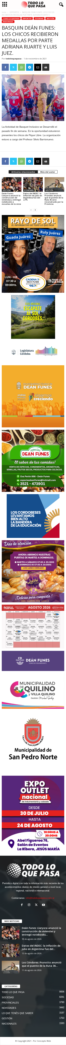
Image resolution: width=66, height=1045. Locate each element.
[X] (13, 67)
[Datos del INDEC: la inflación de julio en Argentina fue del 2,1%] (33, 184)
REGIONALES (8, 21)
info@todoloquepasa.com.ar (40, 898)
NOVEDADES (9, 1008)
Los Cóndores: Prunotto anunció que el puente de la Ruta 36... (41, 964)
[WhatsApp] (21, 67)
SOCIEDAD (39, 18)
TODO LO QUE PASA (11, 18)
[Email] (37, 67)
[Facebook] (5, 67)
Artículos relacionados (23, 172)
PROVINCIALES (10, 1002)
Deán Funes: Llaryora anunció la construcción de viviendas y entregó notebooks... (41, 931)
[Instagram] (29, 905)
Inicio (4, 12)
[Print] (45, 67)
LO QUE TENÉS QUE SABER (17, 1013)
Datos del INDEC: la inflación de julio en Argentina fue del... (41, 947)
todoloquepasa (13, 58)
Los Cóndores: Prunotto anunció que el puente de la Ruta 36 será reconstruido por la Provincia (54, 198)
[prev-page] (31, 210)
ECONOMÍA (29, 190)
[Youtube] (44, 905)
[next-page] (35, 210)
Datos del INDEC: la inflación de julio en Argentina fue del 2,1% (32, 196)
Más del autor (47, 172)
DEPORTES (14, 12)
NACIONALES (9, 1023)
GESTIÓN (50, 18)
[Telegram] (29, 67)
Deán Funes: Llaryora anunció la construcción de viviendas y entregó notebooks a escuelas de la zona (11, 198)
